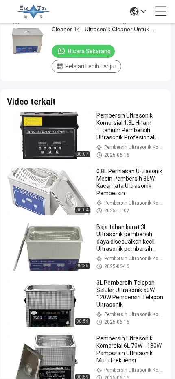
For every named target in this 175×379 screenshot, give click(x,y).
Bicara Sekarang (89, 51)
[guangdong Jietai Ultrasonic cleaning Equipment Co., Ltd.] (33, 11)
